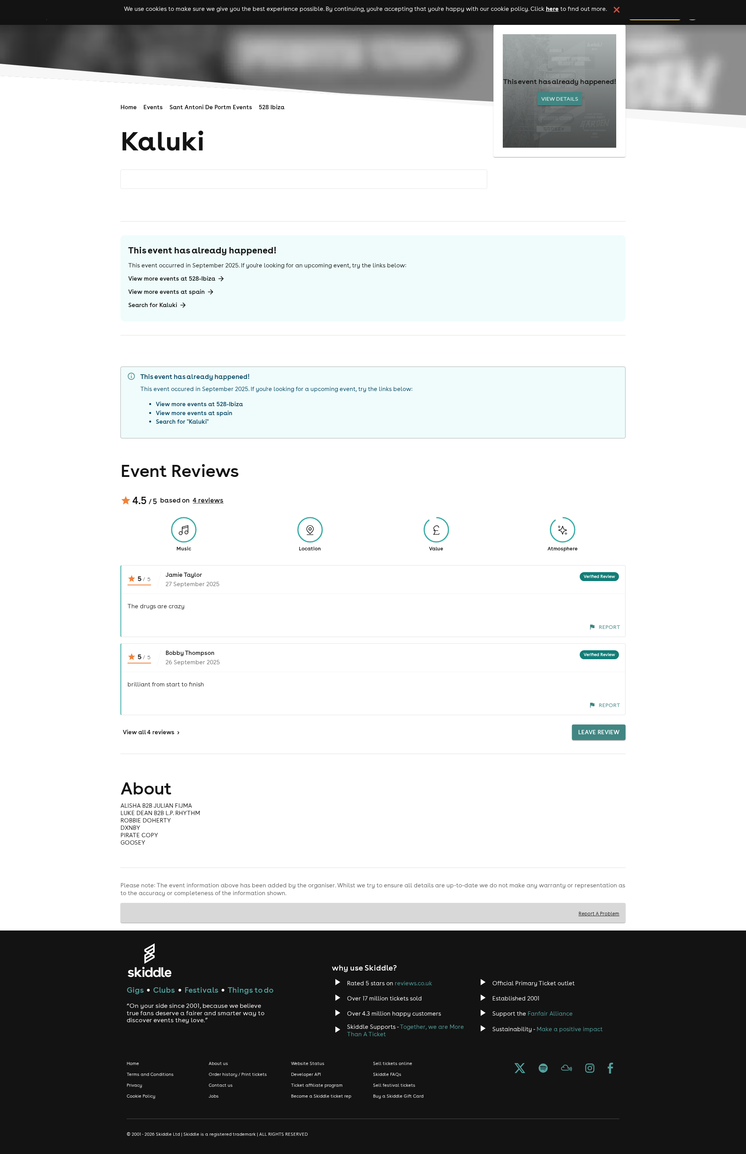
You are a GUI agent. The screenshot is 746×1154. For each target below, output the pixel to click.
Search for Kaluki (152, 305)
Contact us (221, 1085)
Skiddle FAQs (387, 1074)
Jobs (214, 1096)
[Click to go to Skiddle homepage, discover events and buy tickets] (149, 960)
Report (609, 626)
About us (218, 1063)
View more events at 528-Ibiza (171, 278)
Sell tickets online (392, 1063)
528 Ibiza (271, 107)
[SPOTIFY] (543, 1068)
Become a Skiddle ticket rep (321, 1096)
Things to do (251, 990)
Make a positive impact (570, 1029)
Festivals (201, 990)
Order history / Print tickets (238, 1074)
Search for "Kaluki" (182, 421)
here (552, 8)
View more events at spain (166, 291)
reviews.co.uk (413, 983)
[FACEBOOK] (610, 1068)
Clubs (164, 990)
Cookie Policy (141, 1096)
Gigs (135, 990)
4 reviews (208, 500)
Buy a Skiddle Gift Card (398, 1096)
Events (153, 107)
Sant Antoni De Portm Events (210, 107)
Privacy (134, 1085)
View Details (559, 98)
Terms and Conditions (150, 1074)
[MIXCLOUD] (566, 1068)
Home (128, 107)
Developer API (306, 1074)
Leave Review (598, 732)
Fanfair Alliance (550, 1013)
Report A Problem (599, 913)
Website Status (307, 1063)
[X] (520, 1068)
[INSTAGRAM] (589, 1068)
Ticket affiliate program (317, 1085)
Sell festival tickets (394, 1085)
